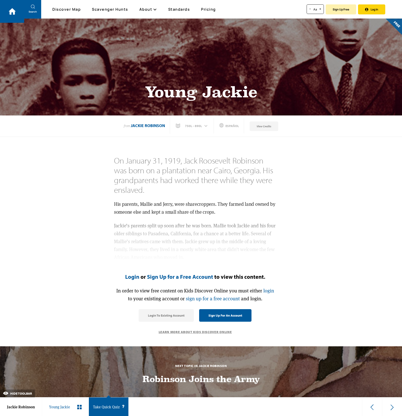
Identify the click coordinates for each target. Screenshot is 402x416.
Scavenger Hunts (110, 9)
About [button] (145, 9)
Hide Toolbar (21, 393)
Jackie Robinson (148, 125)
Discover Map (66, 9)
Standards (179, 9)
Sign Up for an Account (225, 315)
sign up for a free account (213, 298)
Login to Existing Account (166, 315)
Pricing (208, 9)
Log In (374, 9)
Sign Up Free (341, 9)
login (268, 291)
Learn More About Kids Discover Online (195, 332)
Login (132, 276)
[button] (192, 126)
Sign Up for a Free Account (180, 276)
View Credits (264, 126)
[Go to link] (12, 11)
